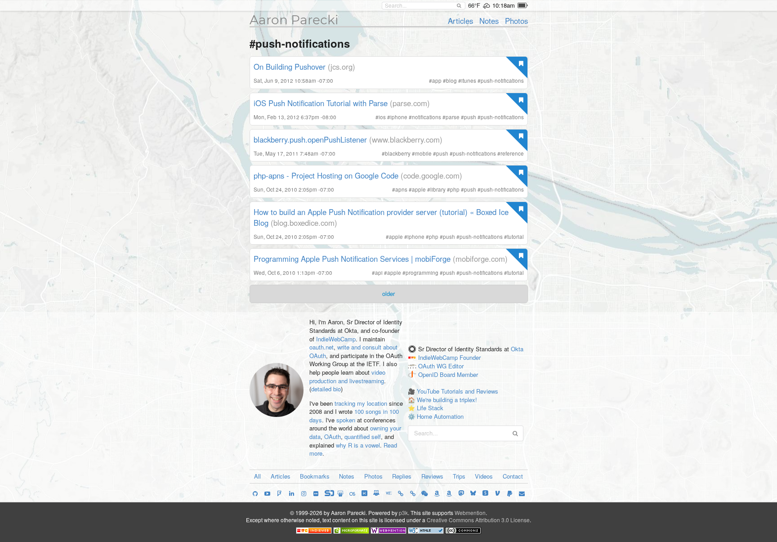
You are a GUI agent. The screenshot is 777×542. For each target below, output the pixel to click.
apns (401, 189)
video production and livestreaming (347, 376)
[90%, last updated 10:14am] (523, 5)
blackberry (398, 153)
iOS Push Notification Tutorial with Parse (321, 103)
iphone (398, 117)
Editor (456, 366)
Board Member (459, 374)
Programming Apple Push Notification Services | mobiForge (352, 258)
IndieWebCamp (336, 339)
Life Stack (430, 407)
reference (512, 153)
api (379, 272)
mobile (423, 153)
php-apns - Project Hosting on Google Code (326, 175)
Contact (513, 476)
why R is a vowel (358, 445)
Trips (459, 476)
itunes (468, 80)
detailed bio (326, 389)
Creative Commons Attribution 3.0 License (478, 520)
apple (419, 189)
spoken (345, 420)
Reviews (432, 476)
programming (422, 272)
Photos (516, 20)
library (438, 189)
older (388, 293)
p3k (403, 512)
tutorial (515, 236)
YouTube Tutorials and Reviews (457, 391)
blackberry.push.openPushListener (310, 139)
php (455, 189)
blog (451, 80)
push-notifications (502, 80)
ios (382, 117)
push (470, 117)
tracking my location (361, 403)
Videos (484, 476)
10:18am (503, 5)
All (257, 476)
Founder (470, 357)
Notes (489, 20)
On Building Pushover (290, 66)
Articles (460, 20)
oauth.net (321, 347)
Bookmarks (315, 476)
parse (453, 117)
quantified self (362, 436)
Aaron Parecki (294, 19)
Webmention (470, 512)
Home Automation (440, 416)
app (437, 80)
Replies (401, 476)
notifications (426, 117)
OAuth (332, 436)
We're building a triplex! (447, 399)
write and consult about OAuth (353, 351)
